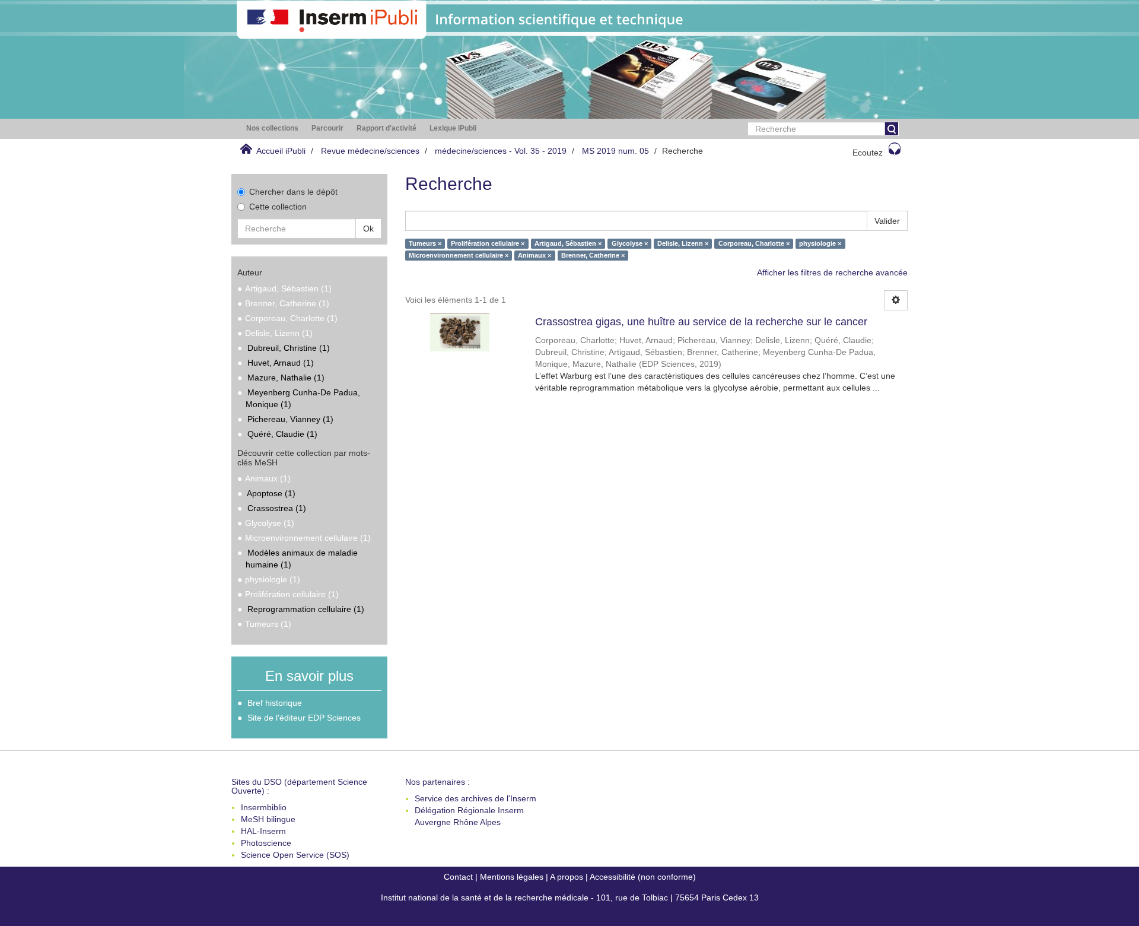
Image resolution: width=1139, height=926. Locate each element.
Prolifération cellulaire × (487, 243)
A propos (566, 876)
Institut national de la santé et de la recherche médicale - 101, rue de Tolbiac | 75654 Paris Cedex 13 (570, 897)
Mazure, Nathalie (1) (285, 377)
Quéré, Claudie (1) (282, 434)
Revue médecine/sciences (370, 151)
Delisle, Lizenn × (682, 243)
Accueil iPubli (281, 151)
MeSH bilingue (268, 819)
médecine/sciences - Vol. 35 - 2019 (501, 151)
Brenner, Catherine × (593, 255)
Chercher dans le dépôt (293, 191)
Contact (458, 876)
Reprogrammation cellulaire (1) (305, 609)
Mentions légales (511, 876)
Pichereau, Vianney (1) (290, 419)
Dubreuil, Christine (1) (288, 348)
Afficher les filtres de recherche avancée (832, 272)
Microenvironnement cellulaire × (458, 255)
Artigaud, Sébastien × (568, 243)
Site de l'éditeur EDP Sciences (304, 717)
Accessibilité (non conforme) (643, 876)
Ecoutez (867, 152)
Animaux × (534, 255)
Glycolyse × (630, 243)
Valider (887, 221)
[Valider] (892, 129)
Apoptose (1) (271, 493)
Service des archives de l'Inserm (475, 798)
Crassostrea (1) (276, 508)
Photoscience (266, 843)
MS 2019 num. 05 (615, 151)
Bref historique (274, 703)
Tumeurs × (425, 243)
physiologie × (820, 243)
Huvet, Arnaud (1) (280, 362)
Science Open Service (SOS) (295, 855)
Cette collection (278, 206)
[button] (272, 128)
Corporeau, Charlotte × (754, 243)
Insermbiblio (264, 807)
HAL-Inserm (263, 831)
